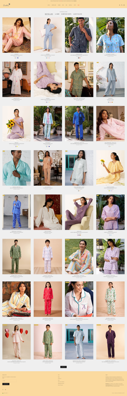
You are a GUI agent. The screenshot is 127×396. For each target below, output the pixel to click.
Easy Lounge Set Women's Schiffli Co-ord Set (48, 187)
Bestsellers (49, 14)
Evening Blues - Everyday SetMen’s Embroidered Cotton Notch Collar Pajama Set (79, 143)
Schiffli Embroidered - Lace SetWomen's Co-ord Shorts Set (79, 187)
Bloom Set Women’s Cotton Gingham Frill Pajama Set (48, 54)
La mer (57, 14)
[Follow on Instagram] (5, 389)
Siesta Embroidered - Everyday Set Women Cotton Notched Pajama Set (110, 143)
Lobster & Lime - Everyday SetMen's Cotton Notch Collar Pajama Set (16, 232)
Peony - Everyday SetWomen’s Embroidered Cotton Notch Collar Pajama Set (79, 319)
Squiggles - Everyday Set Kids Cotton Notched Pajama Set (48, 276)
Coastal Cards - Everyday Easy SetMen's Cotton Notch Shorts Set (79, 99)
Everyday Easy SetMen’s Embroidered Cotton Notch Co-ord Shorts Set (79, 54)
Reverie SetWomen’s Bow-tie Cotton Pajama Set (17, 54)
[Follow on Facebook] (2, 389)
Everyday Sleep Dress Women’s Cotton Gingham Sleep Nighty (110, 187)
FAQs (58, 380)
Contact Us (59, 378)
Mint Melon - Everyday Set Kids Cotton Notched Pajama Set (110, 319)
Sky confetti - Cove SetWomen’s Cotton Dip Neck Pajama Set (110, 54)
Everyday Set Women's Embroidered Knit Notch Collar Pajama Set (79, 232)
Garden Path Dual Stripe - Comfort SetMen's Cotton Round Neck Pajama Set (79, 361)
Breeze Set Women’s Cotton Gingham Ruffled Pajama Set (16, 143)
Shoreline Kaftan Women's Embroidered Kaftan (17, 99)
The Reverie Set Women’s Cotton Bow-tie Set (48, 143)
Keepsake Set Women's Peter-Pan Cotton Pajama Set (110, 232)
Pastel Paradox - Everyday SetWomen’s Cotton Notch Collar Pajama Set (79, 276)
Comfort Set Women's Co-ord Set (110, 99)
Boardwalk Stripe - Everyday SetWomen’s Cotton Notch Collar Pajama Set (17, 319)
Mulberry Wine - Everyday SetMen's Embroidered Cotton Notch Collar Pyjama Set (110, 361)
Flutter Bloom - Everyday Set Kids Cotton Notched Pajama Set (48, 319)
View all (63, 366)
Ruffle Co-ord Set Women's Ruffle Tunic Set (48, 232)
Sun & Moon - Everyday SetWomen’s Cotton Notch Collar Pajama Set (110, 276)
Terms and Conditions (61, 381)
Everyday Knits (66, 14)
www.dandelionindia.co (109, 384)
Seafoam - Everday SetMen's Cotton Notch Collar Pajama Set (16, 187)
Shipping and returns (61, 383)
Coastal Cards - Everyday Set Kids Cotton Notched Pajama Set (48, 361)
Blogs (59, 376)
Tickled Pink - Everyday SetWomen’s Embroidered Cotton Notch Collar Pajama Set (16, 361)
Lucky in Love (77, 14)
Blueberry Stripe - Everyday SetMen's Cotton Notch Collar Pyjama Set (16, 276)
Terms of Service (60, 385)
